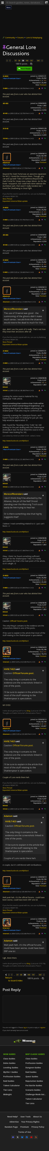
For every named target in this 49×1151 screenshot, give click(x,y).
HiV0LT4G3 (9, 669)
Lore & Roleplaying (34, 37)
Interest (6, 656)
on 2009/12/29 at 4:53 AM (18, 734)
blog (28, 711)
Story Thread (7, 199)
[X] (18, 1137)
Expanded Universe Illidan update (15, 201)
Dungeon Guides (33, 1067)
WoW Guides (9, 1054)
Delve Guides (9, 1063)
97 (15, 61)
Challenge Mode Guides (35, 1094)
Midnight (7, 1094)
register (42, 1027)
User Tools (26, 1116)
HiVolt (5, 387)
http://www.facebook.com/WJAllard (15, 441)
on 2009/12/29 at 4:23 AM (17, 662)
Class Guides (9, 1058)
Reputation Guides (34, 1081)
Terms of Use (24, 1132)
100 (27, 61)
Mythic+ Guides (10, 1072)
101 (31, 61)
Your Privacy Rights (30, 1121)
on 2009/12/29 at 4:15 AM (16, 588)
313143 (5, 128)
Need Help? (12, 1116)
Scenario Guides (33, 1090)
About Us (37, 1116)
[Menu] (2, 2)
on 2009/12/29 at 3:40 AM (16, 390)
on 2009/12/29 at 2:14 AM (18, 302)
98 (19, 61)
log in (25, 1027)
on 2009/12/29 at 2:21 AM (16, 363)
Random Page (11, 1127)
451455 (5, 103)
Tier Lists (7, 1090)
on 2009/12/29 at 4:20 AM (16, 615)
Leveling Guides (10, 1067)
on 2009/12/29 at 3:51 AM (16, 459)
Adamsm (6, 162)
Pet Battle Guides (33, 1085)
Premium (43, 85)
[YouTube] (31, 1137)
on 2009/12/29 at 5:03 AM (17, 934)
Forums (20, 37)
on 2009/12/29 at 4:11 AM (16, 550)
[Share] (46, 2)
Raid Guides (8, 1081)
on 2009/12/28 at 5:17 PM (18, 168)
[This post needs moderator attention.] (39, 88)
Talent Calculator (11, 1085)
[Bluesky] (22, 1137)
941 (38, 61)
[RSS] (36, 1137)
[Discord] (13, 1137)
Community (10, 37)
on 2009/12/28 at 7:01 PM (16, 220)
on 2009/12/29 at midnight (17, 245)
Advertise (14, 1121)
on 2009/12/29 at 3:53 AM (16, 487)
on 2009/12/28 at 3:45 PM (16, 88)
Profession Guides (11, 1076)
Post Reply (25, 68)
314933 (5, 76)
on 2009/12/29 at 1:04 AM (16, 272)
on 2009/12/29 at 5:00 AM (18, 892)
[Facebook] (27, 1137)
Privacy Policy (37, 1127)
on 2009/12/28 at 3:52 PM (16, 113)
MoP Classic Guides (35, 1054)
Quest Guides (31, 1076)
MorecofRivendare (13, 308)
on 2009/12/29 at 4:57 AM (16, 809)
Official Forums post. (19, 621)
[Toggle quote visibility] (43, 310)
